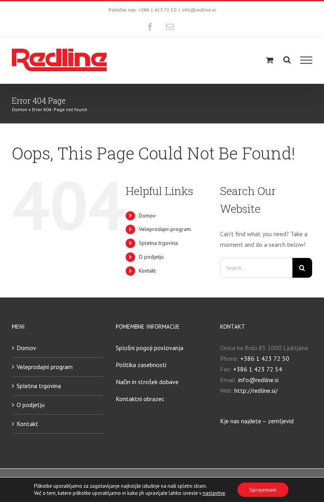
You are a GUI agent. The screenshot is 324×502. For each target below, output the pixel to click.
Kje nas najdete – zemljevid (257, 421)
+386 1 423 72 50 (264, 358)
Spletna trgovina (158, 242)
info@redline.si (199, 10)
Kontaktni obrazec (140, 399)
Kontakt (147, 270)
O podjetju (151, 256)
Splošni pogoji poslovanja (149, 348)
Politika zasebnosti (141, 365)
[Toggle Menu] (306, 60)
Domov (19, 109)
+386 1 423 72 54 (257, 369)
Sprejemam (263, 489)
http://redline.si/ (256, 390)
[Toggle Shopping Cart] (269, 60)
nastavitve (214, 493)
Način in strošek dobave (147, 382)
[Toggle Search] (287, 60)
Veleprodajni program (165, 229)
